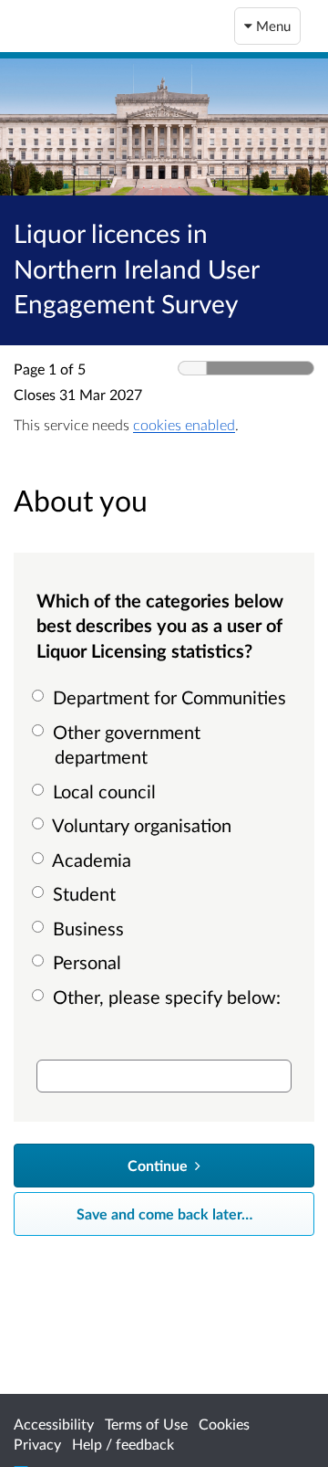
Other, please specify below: (164, 997)
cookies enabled (184, 424)
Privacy (37, 1443)
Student (82, 893)
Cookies (224, 1423)
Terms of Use (146, 1423)
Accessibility (54, 1423)
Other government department (124, 744)
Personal (84, 962)
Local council (102, 791)
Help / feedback (123, 1443)
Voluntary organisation (139, 825)
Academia (89, 860)
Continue (159, 1165)
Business (86, 928)
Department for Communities (167, 697)
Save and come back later (164, 1213)
